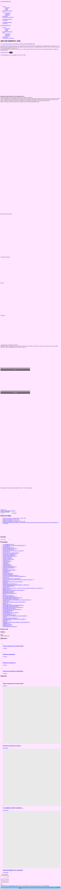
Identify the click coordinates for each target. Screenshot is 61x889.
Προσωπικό (7, 7)
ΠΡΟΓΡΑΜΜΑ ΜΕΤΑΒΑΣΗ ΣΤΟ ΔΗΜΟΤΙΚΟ (12, 607)
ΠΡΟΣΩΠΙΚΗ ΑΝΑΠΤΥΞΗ (8, 608)
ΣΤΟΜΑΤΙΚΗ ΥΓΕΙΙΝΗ (8, 610)
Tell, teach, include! (6, 557)
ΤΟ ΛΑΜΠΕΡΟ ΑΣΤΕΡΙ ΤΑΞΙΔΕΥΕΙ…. (13, 808)
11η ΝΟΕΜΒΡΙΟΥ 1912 (7, 544)
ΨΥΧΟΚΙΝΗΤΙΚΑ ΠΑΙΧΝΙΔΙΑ (9, 626)
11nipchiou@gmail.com (7, 19)
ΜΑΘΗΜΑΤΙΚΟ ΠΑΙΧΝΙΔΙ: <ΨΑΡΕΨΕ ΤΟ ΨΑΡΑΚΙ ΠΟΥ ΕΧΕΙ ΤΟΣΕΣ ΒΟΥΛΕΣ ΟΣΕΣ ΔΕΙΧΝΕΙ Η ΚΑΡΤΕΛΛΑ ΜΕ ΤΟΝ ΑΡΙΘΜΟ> (30, 522)
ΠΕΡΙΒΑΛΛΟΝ (6, 604)
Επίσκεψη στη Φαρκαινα (7, 519)
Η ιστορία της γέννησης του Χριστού (12, 745)
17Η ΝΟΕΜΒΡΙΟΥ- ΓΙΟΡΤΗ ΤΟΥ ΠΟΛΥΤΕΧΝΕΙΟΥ (13, 545)
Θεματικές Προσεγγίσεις (7, 10)
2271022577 (5, 20)
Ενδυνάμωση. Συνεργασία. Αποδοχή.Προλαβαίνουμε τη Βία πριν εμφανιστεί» (18, 579)
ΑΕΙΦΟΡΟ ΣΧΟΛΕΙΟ (7, 559)
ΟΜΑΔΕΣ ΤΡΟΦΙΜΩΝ (5, 511)
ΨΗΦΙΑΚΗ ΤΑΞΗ (6, 625)
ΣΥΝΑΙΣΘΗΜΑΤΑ (6, 611)
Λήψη (11, 52)
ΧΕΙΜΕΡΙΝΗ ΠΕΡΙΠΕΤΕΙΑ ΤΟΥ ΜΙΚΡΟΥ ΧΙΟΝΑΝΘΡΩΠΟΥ (15, 622)
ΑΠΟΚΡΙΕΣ (5, 563)
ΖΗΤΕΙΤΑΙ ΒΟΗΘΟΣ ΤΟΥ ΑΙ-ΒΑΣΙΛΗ (13, 870)
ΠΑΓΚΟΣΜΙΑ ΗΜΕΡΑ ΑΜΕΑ (9, 596)
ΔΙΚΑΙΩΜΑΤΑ (6, 571)
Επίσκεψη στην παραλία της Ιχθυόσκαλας (11, 521)
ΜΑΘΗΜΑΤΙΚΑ (6, 589)
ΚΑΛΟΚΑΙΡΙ (5, 587)
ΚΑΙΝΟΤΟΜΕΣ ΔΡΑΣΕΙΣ (8, 585)
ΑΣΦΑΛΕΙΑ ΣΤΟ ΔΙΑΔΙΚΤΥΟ (9, 566)
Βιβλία (6, 9)
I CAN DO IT (5, 551)
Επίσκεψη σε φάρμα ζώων (8, 520)
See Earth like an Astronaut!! (8, 555)
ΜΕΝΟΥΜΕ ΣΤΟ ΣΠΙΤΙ (8, 591)
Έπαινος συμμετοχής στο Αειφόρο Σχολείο (11, 518)
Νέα (3, 11)
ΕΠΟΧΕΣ (5, 582)
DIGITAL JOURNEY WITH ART (9, 548)
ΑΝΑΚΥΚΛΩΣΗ (6, 561)
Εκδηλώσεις (7, 14)
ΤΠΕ (4, 616)
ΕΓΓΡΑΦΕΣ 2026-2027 (7, 574)
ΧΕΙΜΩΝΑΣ (5, 623)
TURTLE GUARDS (7, 558)
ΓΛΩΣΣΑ (4, 568)
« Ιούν (1, 884)
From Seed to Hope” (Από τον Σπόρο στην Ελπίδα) (12, 550)
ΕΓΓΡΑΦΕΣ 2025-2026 (7, 573)
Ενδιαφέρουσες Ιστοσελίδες (8, 17)
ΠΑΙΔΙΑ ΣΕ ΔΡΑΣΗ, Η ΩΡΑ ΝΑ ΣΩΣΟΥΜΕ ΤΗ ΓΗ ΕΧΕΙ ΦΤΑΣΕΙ (16, 599)
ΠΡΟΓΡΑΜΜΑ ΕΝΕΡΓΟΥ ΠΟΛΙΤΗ (10, 606)
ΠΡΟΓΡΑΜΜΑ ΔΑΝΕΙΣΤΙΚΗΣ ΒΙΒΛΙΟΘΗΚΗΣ (12, 605)
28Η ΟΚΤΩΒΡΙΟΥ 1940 (30, 43)
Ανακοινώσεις (8, 12)
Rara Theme (37, 885)
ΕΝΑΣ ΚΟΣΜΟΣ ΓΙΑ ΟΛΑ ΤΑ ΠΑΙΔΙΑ (11, 578)
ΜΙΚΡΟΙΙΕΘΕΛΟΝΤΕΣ (7, 592)
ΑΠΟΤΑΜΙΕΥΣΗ (6, 564)
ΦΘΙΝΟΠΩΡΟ (6, 620)
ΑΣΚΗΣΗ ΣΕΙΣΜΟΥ (7, 565)
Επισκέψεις (7, 15)
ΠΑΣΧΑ (4, 603)
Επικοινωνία (5, 16)
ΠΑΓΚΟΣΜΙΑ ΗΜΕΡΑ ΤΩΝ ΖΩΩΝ (10, 598)
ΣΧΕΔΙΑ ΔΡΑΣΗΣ (6, 613)
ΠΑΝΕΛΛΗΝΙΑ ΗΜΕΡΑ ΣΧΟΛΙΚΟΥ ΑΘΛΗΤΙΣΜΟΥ (14, 602)
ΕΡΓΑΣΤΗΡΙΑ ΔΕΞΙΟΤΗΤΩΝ (9, 583)
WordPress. (47, 885)
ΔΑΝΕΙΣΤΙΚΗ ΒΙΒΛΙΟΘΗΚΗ (9, 569)
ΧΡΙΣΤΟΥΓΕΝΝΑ (6, 624)
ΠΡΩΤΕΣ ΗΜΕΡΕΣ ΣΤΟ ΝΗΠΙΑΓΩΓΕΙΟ (11, 609)
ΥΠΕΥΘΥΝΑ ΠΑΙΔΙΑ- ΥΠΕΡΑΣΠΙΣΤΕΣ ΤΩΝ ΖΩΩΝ (14, 619)
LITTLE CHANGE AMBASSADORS (10, 552)
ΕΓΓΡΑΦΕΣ (5, 572)
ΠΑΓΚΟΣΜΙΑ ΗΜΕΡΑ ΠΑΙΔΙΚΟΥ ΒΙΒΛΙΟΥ (12, 597)
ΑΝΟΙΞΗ (5, 562)
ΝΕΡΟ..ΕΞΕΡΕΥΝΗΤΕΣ (8, 595)
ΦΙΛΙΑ (4, 621)
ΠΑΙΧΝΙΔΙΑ (5, 600)
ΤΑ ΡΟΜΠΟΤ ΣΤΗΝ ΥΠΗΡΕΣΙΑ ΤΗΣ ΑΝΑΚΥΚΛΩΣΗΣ (14, 615)
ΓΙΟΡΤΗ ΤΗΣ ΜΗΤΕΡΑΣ (8, 567)
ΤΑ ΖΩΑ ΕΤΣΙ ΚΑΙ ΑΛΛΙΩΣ (8, 614)
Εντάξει (20, 887)
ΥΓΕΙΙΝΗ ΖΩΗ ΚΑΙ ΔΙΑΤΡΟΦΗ (9, 618)
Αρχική (4, 6)
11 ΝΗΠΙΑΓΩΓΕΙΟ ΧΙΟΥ (5, 1)
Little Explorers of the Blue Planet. (9, 553)
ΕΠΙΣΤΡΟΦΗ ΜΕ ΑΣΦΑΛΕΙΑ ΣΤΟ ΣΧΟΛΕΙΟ (12, 581)
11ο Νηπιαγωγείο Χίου (6, 43)
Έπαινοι (6, 8)
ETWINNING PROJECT (8, 549)
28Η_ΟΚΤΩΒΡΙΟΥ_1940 (4, 52)
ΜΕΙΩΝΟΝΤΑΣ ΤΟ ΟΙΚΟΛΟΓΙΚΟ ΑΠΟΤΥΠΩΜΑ (13, 590)
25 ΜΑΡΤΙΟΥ (5, 546)
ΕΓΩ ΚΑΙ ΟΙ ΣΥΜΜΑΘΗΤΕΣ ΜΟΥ (10, 575)
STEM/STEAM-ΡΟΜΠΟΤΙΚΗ (9, 556)
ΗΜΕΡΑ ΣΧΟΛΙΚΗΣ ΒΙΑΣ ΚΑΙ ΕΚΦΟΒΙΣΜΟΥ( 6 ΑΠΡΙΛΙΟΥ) (15, 584)
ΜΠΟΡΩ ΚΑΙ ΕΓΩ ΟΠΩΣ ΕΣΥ (9, 593)
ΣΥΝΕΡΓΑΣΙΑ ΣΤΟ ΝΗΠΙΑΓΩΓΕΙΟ (10, 612)
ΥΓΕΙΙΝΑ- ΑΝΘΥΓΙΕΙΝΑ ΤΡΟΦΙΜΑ (7, 510)
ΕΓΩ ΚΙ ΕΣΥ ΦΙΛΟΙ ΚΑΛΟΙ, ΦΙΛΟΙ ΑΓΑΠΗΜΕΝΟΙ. (13, 576)
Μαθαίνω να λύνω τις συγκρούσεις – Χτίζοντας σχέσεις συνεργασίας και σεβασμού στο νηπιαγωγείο (22, 588)
